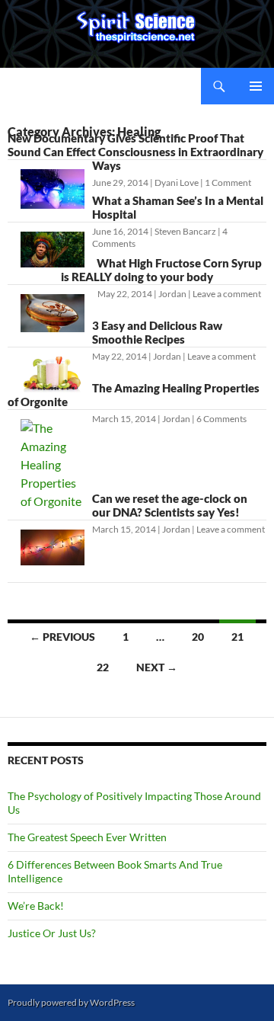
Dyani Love (177, 182)
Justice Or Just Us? (52, 933)
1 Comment (228, 182)
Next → (156, 667)
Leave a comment (227, 293)
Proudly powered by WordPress (71, 1002)
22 (103, 667)
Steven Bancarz (185, 231)
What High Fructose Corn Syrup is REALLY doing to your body (161, 269)
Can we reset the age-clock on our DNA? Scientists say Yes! (169, 505)
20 (198, 636)
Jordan (172, 293)
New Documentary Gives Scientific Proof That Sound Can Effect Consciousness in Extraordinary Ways (135, 151)
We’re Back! (36, 905)
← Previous (62, 636)
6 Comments (221, 418)
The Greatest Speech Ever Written (87, 837)
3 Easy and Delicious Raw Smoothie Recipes (157, 332)
